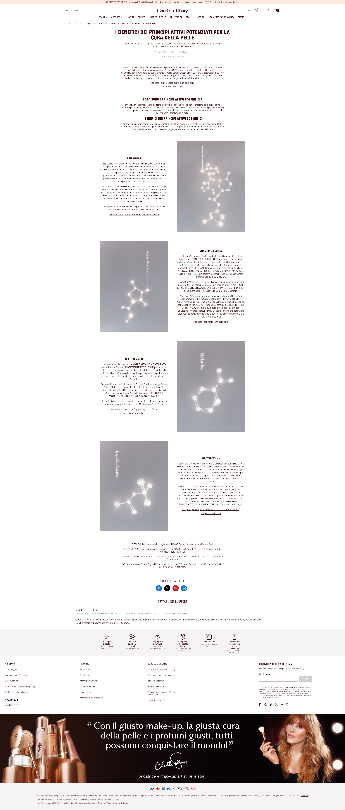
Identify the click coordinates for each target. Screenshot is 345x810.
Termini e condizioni (80, 800)
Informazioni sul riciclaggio (91, 698)
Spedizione (84, 675)
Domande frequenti (88, 686)
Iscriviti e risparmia (156, 681)
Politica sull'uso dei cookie (17, 692)
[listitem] (111, 18)
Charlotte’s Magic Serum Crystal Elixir (173, 73)
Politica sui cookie (64, 800)
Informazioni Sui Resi (89, 681)
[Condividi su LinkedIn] (184, 588)
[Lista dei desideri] (263, 10)
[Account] (256, 10)
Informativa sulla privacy (46, 800)
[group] (108, 642)
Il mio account (86, 692)
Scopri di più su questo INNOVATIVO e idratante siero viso (210, 509)
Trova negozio (11, 669)
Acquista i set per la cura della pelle (211, 322)
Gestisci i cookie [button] (111, 800)
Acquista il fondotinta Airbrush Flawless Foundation (134, 214)
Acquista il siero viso (172, 86)
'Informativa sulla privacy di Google (90, 803)
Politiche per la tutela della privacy (20, 686)
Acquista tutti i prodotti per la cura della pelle (172, 83)
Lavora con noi (11, 681)
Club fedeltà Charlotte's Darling (161, 669)
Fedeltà (249, 10)
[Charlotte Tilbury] (172, 10)
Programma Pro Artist (157, 686)
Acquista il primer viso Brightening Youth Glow (134, 409)
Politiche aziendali (96, 800)
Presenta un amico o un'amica (161, 675)
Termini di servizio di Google (117, 803)
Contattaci (304, 796)
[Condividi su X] (167, 588)
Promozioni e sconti (156, 700)
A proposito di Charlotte (16, 675)
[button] (269, 10)
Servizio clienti (86, 669)
